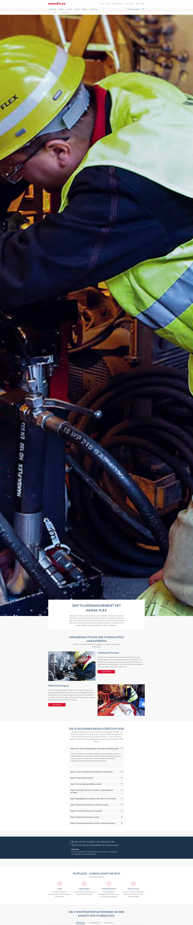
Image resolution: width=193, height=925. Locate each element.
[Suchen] (143, 9)
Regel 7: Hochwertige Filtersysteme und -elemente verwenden (89, 805)
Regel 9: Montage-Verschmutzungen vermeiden (85, 817)
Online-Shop (93, 9)
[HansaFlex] (56, 3)
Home (49, 13)
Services (69, 9)
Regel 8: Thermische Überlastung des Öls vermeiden (86, 811)
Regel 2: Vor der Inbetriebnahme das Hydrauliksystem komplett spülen (92, 772)
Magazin (84, 9)
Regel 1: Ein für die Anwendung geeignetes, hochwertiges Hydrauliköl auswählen (95, 749)
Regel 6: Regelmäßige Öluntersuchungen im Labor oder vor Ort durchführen (93, 799)
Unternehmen (52, 9)
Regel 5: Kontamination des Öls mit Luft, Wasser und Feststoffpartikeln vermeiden (92, 791)
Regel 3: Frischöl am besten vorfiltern (82, 778)
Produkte (61, 9)
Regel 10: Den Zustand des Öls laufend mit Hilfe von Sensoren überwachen (93, 823)
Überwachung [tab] (109, 922)
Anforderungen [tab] (80, 922)
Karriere (77, 9)
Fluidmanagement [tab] (94, 922)
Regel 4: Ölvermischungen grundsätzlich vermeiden (86, 784)
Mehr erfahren (106, 671)
